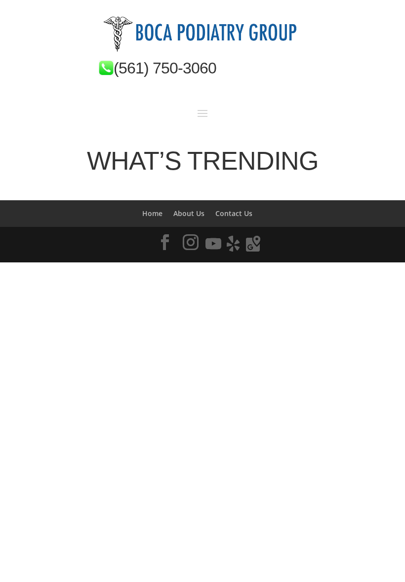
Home (152, 213)
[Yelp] (233, 244)
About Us (188, 213)
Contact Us (233, 213)
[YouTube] (213, 244)
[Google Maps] (253, 244)
